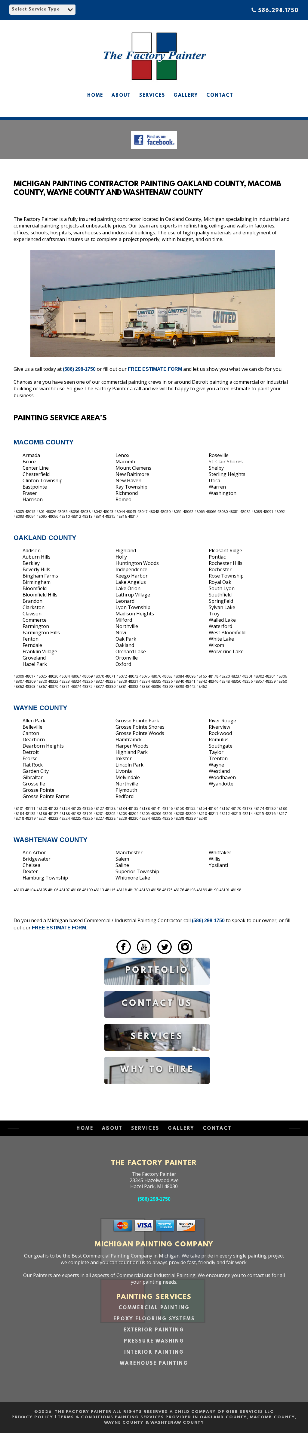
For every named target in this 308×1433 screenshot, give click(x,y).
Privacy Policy (32, 1417)
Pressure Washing (154, 1341)
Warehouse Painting (154, 1363)
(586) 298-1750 (79, 369)
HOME (95, 95)
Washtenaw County (51, 839)
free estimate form (155, 369)
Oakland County (45, 537)
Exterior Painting (154, 1330)
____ (109, 955)
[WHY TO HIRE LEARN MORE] (157, 1088)
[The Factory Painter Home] (154, 84)
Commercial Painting (154, 1308)
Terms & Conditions (85, 1417)
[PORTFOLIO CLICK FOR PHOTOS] (157, 989)
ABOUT (121, 95)
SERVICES (152, 95)
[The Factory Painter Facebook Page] (154, 150)
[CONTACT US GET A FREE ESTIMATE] (157, 1022)
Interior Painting (154, 1352)
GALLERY (186, 95)
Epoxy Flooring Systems (154, 1319)
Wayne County (40, 708)
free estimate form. (59, 927)
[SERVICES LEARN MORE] (157, 1055)
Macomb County (44, 442)
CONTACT (219, 95)
